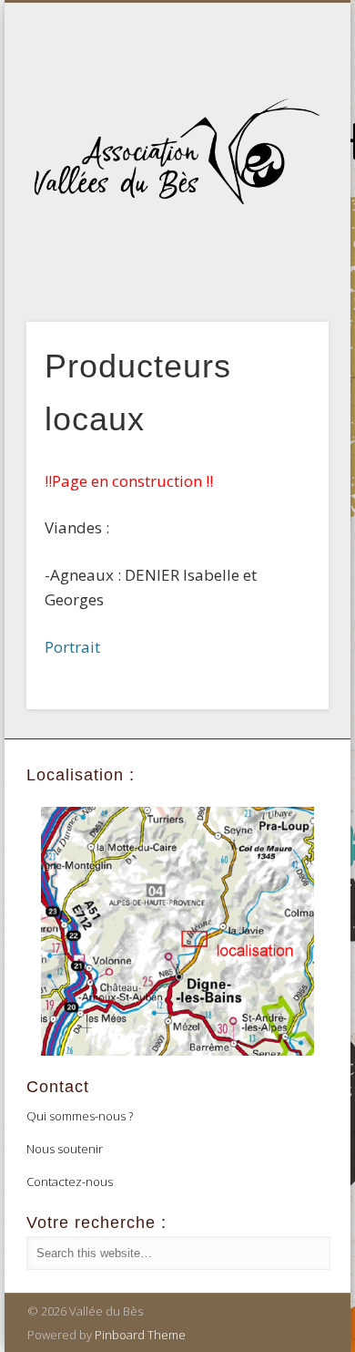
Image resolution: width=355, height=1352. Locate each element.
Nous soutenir (64, 1148)
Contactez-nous (69, 1181)
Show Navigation (284, 163)
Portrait (72, 646)
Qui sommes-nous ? (79, 1116)
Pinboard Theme (140, 1334)
